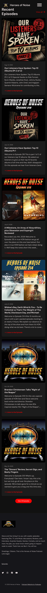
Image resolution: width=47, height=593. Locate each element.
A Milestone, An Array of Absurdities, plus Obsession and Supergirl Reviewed (22, 230)
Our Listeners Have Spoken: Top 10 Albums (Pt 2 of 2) (21, 69)
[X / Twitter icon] (3, 573)
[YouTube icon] (16, 573)
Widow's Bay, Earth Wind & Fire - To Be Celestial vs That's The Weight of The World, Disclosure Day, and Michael (23, 310)
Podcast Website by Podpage (31, 584)
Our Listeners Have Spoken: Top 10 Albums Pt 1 (21, 149)
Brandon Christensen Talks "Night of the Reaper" (22, 391)
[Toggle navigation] (39, 5)
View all (39, 12)
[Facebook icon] (12, 573)
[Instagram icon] (7, 573)
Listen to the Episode (14, 91)
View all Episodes (23, 501)
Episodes (5, 564)
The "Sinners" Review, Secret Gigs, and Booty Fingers (23, 470)
